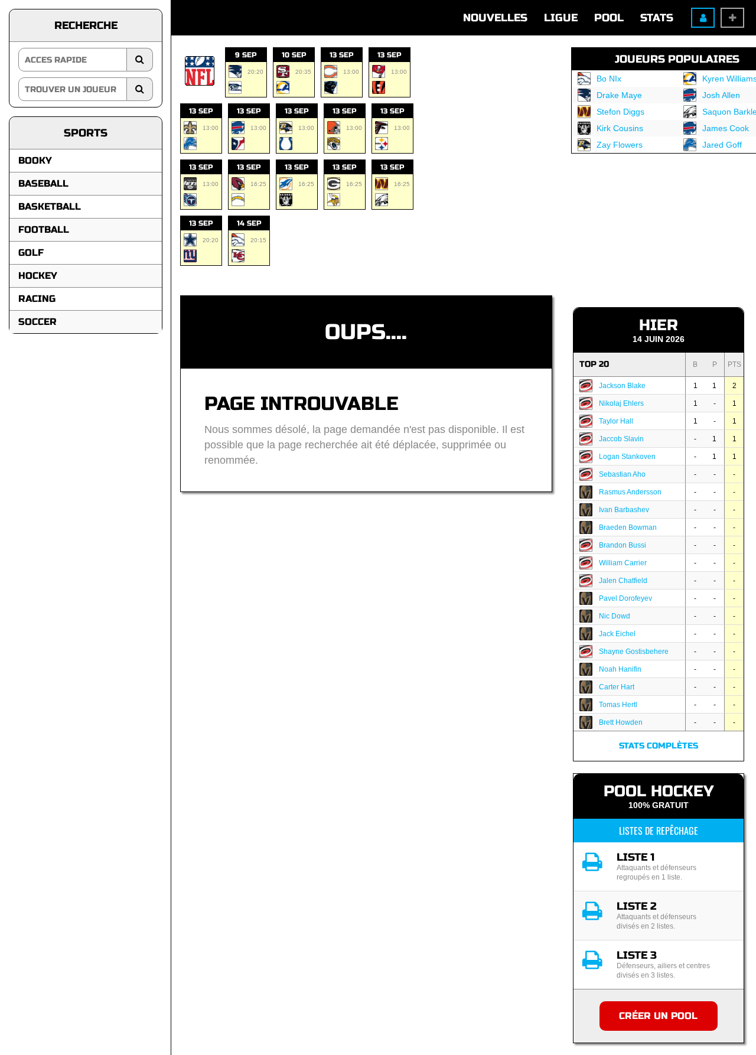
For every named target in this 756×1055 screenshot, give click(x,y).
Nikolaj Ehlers (621, 403)
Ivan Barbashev (624, 510)
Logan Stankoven (627, 456)
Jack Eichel (617, 634)
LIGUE (561, 17)
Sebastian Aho (622, 474)
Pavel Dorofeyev (625, 598)
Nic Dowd (614, 616)
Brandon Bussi (622, 545)
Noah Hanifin (620, 669)
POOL (609, 17)
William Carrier (623, 563)
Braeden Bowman (628, 527)
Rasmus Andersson (630, 492)
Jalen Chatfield (623, 581)
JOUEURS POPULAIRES (677, 59)
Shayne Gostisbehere (634, 651)
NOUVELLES (495, 17)
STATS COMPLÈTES (658, 746)
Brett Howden (621, 722)
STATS (656, 17)
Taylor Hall (616, 421)
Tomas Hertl (618, 705)
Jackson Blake (622, 386)
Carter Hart (616, 687)
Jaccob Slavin (621, 439)
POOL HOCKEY (658, 791)
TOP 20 (594, 364)
